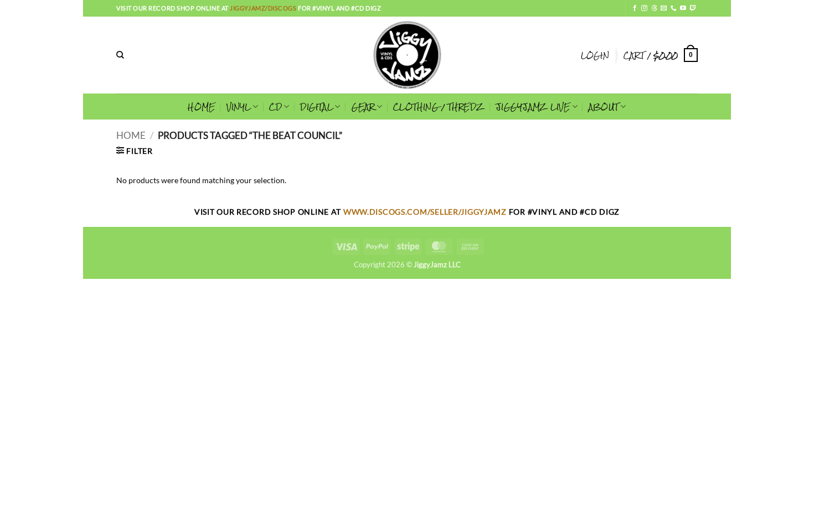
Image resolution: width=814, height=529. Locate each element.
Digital (316, 107)
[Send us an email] (664, 8)
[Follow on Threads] (654, 8)
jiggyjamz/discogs (264, 8)
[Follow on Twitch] (693, 8)
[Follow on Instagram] (644, 8)
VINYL (238, 107)
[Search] (120, 55)
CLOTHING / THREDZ (439, 107)
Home (131, 135)
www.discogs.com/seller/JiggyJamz (426, 211)
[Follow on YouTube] (683, 8)
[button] (595, 55)
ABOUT (604, 107)
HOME (201, 107)
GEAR (363, 107)
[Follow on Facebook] (635, 8)
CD (275, 107)
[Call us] (674, 8)
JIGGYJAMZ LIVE (533, 107)
